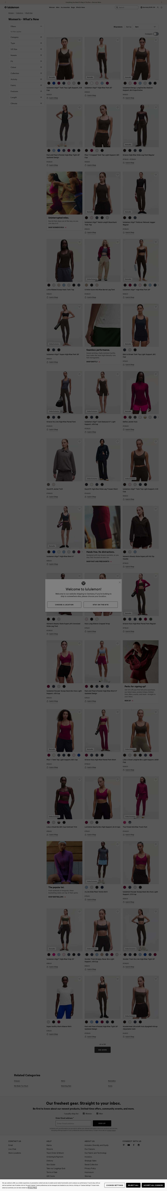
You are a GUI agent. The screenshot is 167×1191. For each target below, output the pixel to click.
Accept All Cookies (153, 1185)
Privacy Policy (32, 1188)
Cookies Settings (114, 1185)
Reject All (133, 1185)
